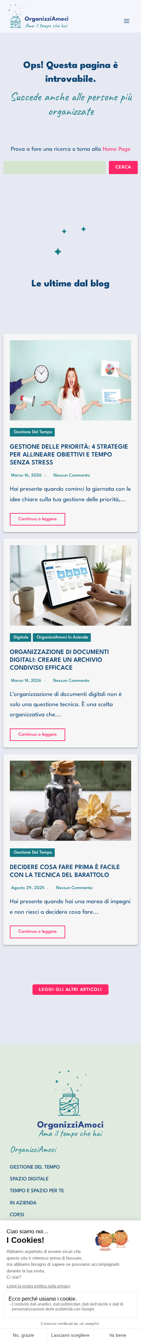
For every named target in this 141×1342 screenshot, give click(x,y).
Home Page (117, 149)
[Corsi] (17, 1215)
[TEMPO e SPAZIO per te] (37, 1191)
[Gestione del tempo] (35, 1167)
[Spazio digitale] (29, 1179)
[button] (70, 989)
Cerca (123, 167)
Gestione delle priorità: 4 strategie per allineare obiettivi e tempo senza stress (69, 455)
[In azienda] (23, 1203)
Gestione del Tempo (33, 432)
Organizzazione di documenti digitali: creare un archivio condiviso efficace (59, 660)
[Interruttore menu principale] (126, 21)
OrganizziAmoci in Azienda (62, 637)
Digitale (21, 637)
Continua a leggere (37, 519)
